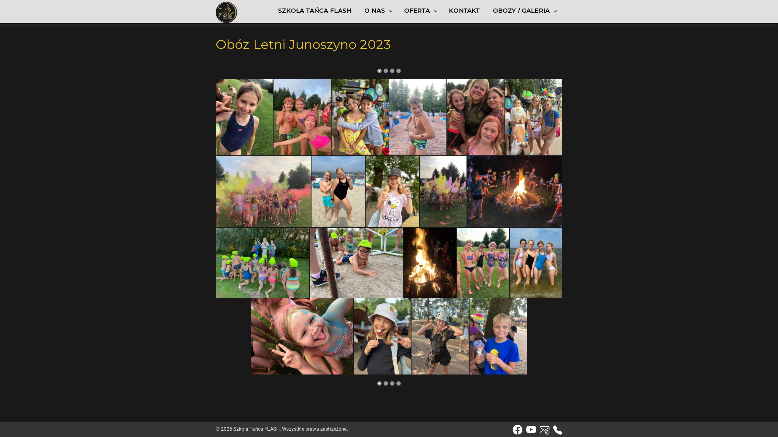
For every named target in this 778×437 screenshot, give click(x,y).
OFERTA (417, 10)
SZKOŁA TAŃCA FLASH (314, 10)
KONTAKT (464, 10)
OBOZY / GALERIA (521, 10)
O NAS (374, 10)
